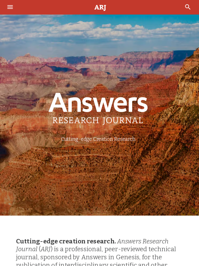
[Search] (188, 7)
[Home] (100, 7)
